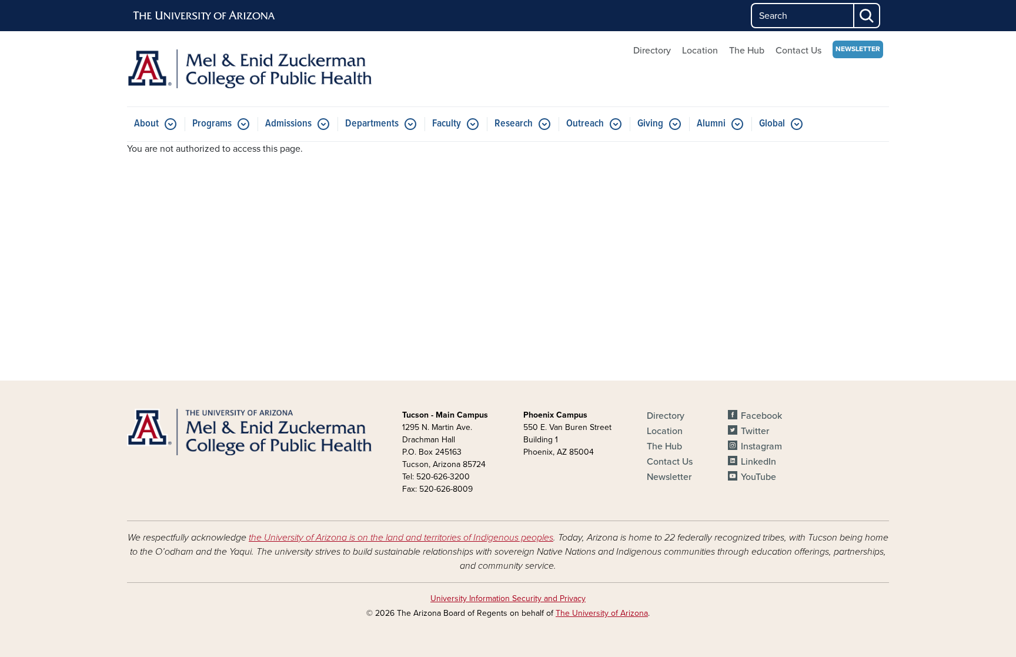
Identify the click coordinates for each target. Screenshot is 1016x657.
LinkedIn (758, 462)
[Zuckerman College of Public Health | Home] (249, 68)
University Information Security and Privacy (508, 598)
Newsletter (857, 49)
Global (772, 124)
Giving (650, 124)
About (146, 124)
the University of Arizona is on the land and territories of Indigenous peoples (401, 537)
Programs (212, 124)
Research (513, 124)
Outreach (585, 124)
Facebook (761, 416)
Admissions (288, 124)
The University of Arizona (602, 613)
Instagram (761, 446)
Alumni (711, 124)
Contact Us (798, 50)
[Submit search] (867, 15)
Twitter (755, 431)
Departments (372, 124)
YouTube (758, 477)
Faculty (446, 124)
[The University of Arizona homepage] (204, 16)
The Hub (746, 50)
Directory (652, 50)
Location (700, 50)
